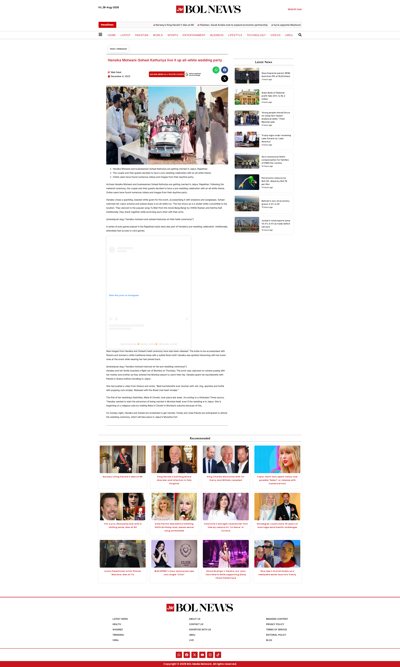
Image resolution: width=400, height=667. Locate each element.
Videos (275, 35)
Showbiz (117, 629)
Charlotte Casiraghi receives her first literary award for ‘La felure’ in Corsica (226, 527)
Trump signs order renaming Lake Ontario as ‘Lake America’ (276, 138)
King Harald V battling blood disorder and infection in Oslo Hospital (174, 480)
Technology (256, 35)
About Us (194, 619)
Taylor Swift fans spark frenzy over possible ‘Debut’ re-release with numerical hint (277, 480)
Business (217, 35)
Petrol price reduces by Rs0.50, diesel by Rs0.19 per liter (274, 181)
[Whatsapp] (179, 655)
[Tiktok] (218, 655)
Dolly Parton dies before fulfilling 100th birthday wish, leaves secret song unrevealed (174, 527)
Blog (269, 640)
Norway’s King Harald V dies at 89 (161, 24)
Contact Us (196, 624)
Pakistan (141, 35)
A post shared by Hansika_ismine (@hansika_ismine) (148, 344)
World (158, 35)
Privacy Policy (275, 624)
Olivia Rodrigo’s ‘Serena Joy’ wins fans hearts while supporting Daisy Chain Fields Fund (225, 574)
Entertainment (194, 35)
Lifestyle (235, 35)
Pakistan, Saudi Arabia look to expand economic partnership (220, 24)
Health (116, 624)
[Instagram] (210, 655)
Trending (118, 634)
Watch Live (295, 9)
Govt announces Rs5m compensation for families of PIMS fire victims (275, 159)
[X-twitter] (194, 655)
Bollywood (122, 49)
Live (191, 640)
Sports (173, 35)
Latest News (120, 619)
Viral (115, 640)
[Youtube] (202, 655)
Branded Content (277, 619)
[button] (216, 70)
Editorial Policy (276, 634)
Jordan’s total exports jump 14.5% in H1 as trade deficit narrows (276, 223)
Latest (125, 35)
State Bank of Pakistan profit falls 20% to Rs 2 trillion (273, 95)
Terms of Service (276, 629)
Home (112, 35)
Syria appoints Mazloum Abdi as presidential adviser (289, 24)
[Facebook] (187, 655)
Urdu (289, 35)
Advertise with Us (200, 629)
